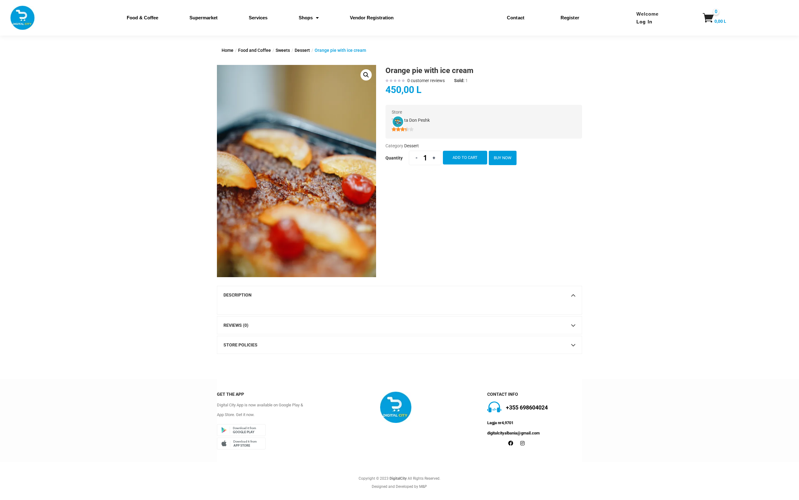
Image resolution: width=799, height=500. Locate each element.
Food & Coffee (142, 17)
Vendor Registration (372, 17)
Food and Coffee (254, 50)
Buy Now (503, 157)
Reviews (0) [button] (235, 325)
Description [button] (237, 294)
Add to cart (465, 157)
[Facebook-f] (510, 443)
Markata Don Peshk (411, 120)
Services (258, 17)
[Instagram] (522, 443)
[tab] (399, 295)
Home (227, 50)
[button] (711, 18)
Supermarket (203, 17)
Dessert (302, 50)
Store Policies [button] (240, 344)
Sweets (283, 50)
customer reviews (426, 80)
